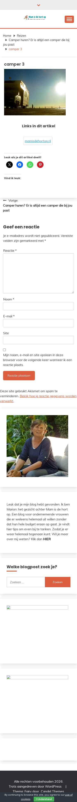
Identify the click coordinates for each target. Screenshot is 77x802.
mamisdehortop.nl (38, 141)
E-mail (9, 316)
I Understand (44, 799)
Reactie (10, 250)
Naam (8, 299)
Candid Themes (52, 791)
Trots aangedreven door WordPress (35, 786)
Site (6, 333)
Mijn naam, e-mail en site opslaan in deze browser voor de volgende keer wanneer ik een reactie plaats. (37, 360)
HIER (47, 539)
